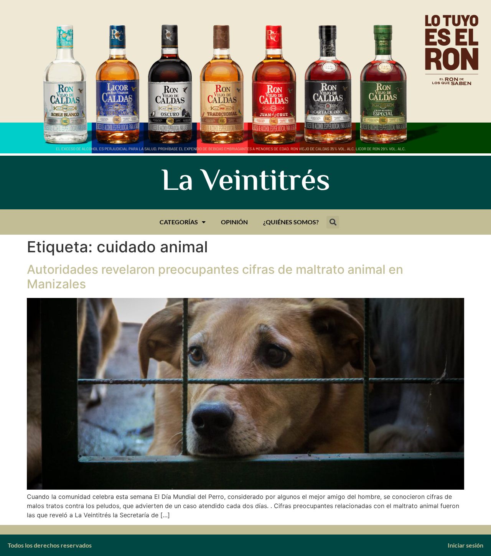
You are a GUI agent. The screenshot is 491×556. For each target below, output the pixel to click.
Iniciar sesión (465, 545)
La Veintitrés (245, 182)
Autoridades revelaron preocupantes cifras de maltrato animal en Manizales (215, 276)
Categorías (179, 221)
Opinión (234, 221)
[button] (332, 222)
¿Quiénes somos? (291, 221)
